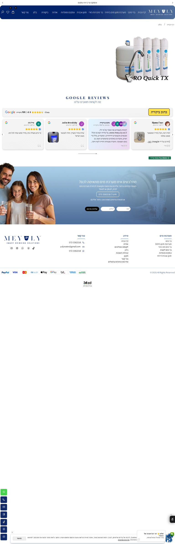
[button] (172, 134)
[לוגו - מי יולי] (161, 10)
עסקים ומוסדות (68, 12)
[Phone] (4, 500)
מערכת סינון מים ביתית (115, 12)
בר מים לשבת (166, 249)
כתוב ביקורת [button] (159, 112)
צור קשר (25, 12)
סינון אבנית (82, 12)
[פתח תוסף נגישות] (172, 519)
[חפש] (2, 9)
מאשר (19, 538)
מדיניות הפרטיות (123, 540)
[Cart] (13, 9)
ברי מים (131, 12)
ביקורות (44, 12)
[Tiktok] (4, 522)
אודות (54, 12)
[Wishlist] (7, 9)
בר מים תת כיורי (96, 12)
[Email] (4, 507)
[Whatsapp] (4, 492)
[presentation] (3, 3)
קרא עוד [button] (124, 145)
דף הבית (142, 12)
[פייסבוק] (4, 514)
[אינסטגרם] (4, 530)
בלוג (35, 12)
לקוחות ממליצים (121, 246)
